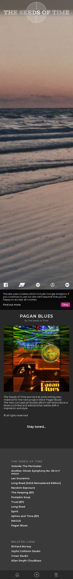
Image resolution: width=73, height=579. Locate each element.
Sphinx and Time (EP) (25, 516)
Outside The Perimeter (26, 466)
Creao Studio (19, 555)
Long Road (18, 506)
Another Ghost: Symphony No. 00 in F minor (35, 472)
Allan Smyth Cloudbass (26, 560)
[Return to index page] (17, 574)
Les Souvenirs (20, 478)
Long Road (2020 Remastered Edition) (36, 483)
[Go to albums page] (36, 574)
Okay (65, 304)
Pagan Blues (19, 525)
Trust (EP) (17, 502)
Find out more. (12, 304)
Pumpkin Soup (20, 497)
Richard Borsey (21, 546)
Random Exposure (23, 487)
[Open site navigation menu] (56, 574)
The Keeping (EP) (22, 492)
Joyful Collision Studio (25, 551)
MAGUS (16, 520)
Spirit (14, 511)
